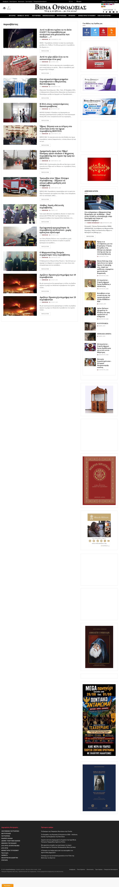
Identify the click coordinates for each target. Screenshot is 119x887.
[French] (109, 4)
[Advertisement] (99, 136)
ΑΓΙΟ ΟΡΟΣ (12, 15)
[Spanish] (102, 6)
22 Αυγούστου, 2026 (106, 222)
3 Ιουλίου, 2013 (54, 280)
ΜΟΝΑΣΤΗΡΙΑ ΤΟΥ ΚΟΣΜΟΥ (86, 15)
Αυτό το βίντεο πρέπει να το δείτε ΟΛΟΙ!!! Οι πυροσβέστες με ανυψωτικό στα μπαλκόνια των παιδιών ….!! (56, 33)
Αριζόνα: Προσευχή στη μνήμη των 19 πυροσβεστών (58, 276)
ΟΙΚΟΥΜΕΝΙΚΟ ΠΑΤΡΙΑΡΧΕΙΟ (10, 831)
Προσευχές (4, 853)
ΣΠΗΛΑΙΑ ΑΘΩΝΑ (104, 334)
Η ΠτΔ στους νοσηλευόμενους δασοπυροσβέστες (54, 105)
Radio (79, 1)
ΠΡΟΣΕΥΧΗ (71, 15)
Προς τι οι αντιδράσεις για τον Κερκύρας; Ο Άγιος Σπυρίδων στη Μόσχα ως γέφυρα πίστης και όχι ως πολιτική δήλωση (104, 248)
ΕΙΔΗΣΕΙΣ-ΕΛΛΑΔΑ (7, 838)
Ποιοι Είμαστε (13, 1)
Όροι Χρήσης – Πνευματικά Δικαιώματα (35, 1)
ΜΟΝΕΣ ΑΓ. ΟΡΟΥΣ (23, 15)
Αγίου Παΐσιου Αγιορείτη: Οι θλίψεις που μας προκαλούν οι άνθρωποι (103, 312)
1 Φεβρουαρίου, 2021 (55, 160)
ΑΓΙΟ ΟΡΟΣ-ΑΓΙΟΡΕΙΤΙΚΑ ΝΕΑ (10, 845)
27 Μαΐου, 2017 (54, 210)
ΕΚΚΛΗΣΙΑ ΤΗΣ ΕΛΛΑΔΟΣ (9, 843)
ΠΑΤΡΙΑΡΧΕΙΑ (36, 15)
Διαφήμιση (5, 1)
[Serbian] (113, 4)
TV (72, 1)
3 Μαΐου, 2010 (101, 326)
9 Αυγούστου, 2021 (55, 109)
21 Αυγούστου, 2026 (103, 256)
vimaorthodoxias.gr (10, 869)
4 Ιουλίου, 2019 (102, 304)
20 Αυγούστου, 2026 (103, 319)
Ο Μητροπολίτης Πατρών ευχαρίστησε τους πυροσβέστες (55, 253)
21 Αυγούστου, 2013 (55, 257)
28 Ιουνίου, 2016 (54, 235)
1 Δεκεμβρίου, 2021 (55, 86)
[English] (107, 4)
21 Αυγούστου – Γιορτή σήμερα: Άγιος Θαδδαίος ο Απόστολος (104, 283)
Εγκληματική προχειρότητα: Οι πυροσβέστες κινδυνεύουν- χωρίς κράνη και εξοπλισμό (55, 230)
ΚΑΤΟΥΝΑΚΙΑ (102, 323)
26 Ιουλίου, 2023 (54, 61)
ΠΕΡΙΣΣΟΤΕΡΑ (45, 51)
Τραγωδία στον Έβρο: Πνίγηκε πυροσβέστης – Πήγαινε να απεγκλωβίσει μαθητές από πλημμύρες (54, 182)
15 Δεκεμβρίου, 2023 (55, 39)
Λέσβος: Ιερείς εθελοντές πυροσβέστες (52, 206)
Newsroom (45, 39)
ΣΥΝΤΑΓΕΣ (4, 860)
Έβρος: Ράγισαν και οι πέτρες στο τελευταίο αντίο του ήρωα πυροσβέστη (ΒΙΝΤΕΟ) (56, 128)
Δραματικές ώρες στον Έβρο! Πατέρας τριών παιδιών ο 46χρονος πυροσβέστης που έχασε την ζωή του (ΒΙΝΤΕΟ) (57, 154)
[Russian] (111, 4)
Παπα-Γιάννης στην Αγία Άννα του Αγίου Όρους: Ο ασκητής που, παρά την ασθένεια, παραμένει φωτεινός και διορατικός (105, 267)
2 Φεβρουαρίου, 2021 (55, 133)
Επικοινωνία (21, 1)
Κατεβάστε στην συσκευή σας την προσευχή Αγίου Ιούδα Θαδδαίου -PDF (104, 297)
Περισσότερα (90, 236)
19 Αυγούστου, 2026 (103, 275)
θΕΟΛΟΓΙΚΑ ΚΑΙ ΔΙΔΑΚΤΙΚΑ (9, 858)
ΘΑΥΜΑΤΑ (4, 855)
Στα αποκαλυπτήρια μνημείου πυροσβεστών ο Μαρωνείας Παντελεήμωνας (54, 81)
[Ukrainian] (104, 6)
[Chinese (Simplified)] (104, 4)
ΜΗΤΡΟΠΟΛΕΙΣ (61, 15)
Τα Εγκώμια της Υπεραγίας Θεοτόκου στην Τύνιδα (56, 831)
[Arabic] (102, 4)
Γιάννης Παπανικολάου (93, 222)
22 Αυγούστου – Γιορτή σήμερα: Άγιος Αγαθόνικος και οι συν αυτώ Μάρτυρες (104, 348)
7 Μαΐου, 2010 (101, 336)
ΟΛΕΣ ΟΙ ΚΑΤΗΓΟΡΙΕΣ (104, 15)
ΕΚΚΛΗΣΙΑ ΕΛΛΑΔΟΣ (49, 15)
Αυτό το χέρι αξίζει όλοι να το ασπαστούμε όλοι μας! (54, 57)
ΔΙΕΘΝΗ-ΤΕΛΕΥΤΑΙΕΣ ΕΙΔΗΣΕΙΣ (10, 841)
